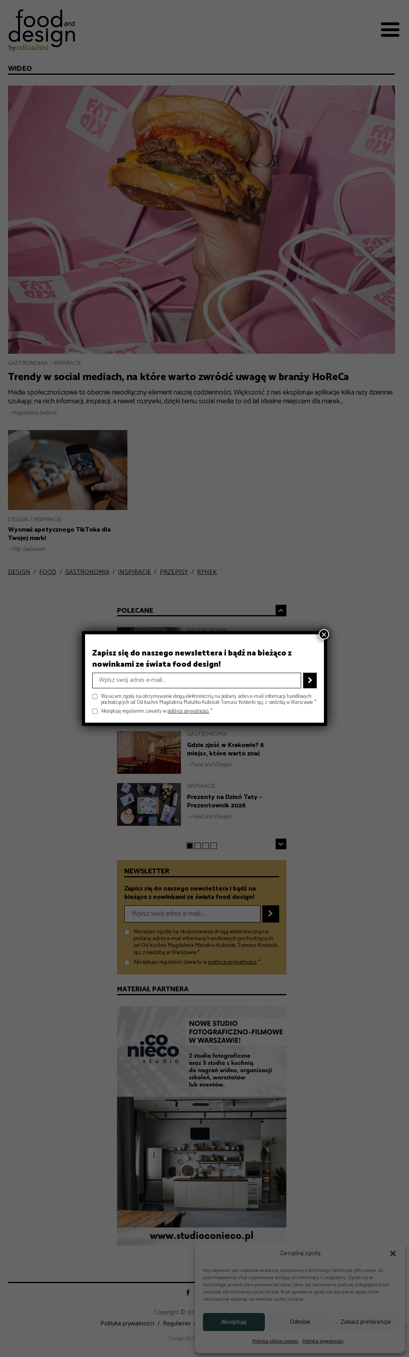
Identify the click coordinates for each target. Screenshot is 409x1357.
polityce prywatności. (188, 711)
